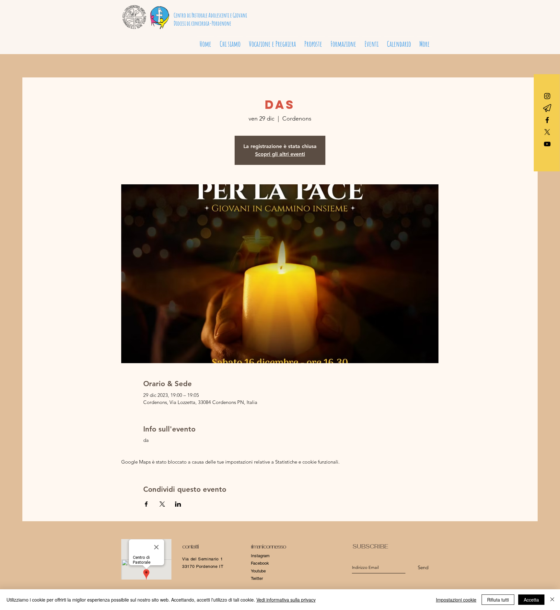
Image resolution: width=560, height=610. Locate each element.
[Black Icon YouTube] (547, 144)
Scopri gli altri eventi (280, 154)
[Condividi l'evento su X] (162, 504)
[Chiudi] (552, 599)
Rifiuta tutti (498, 599)
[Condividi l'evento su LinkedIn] (178, 504)
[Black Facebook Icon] (547, 120)
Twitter (257, 578)
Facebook (260, 563)
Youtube (258, 571)
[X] (547, 132)
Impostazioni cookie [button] (456, 599)
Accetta (531, 599)
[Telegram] (547, 108)
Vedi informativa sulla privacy (286, 599)
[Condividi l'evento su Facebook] (146, 504)
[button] (272, 41)
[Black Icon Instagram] (547, 96)
